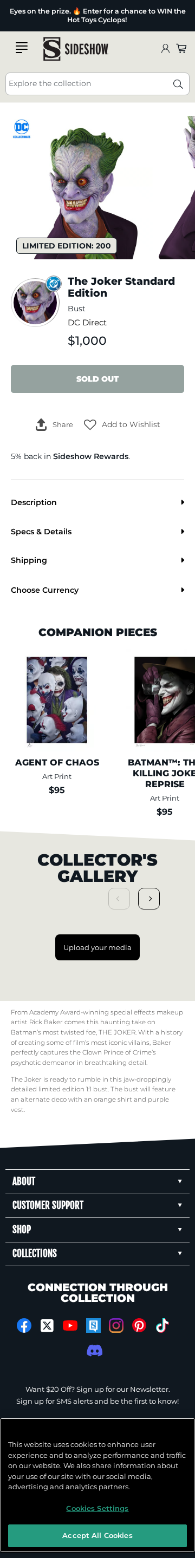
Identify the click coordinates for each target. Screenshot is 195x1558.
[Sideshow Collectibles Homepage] (75, 49)
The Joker (26, 1079)
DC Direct (87, 323)
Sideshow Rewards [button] (90, 456)
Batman (24, 1032)
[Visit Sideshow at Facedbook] (24, 1325)
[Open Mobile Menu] (21, 47)
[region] (97, 1485)
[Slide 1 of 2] (82, 187)
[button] (122, 424)
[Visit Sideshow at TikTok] (162, 1325)
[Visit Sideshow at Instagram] (116, 1325)
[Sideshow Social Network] (93, 1325)
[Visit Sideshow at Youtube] (70, 1325)
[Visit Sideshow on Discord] (93, 1350)
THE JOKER (117, 1032)
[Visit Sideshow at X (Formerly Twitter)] (47, 1325)
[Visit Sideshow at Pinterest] (139, 1325)
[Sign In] (165, 49)
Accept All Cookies (97, 1535)
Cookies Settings (97, 1508)
